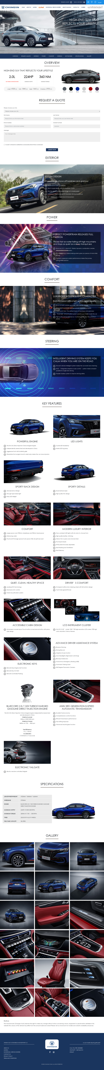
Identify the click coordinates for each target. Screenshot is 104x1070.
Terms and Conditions (10, 1058)
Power (44, 56)
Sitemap (72, 1052)
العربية (99, 2)
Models (35, 7)
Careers (83, 7)
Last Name (56, 115)
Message (6, 130)
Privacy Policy (8, 1056)
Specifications (79, 56)
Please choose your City (10, 108)
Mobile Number (57, 122)
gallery (89, 56)
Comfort (51, 56)
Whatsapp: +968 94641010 (76, 1050)
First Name (7, 115)
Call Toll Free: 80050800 (76, 1048)
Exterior (36, 56)
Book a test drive (78, 2)
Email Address (7, 122)
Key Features (68, 56)
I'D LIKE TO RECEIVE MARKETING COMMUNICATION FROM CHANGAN (24, 144)
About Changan (67, 7)
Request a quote (65, 2)
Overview (15, 56)
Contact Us (76, 7)
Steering (59, 56)
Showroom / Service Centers (53, 7)
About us (28, 7)
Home (23, 7)
